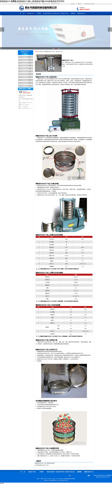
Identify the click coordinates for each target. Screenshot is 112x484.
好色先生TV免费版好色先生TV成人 (47, 51)
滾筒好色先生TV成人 (24, 82)
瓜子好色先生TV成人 (24, 79)
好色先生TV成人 (23, 56)
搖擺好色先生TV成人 (24, 74)
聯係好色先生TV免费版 (89, 3)
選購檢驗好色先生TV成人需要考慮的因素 (44, 463)
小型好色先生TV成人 (24, 68)
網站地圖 (2, 483)
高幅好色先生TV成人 (24, 65)
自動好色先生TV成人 (24, 62)
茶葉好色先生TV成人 (24, 77)
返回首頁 (73, 3)
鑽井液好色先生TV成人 (24, 85)
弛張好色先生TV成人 (24, 59)
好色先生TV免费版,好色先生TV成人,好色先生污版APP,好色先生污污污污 (32, 1)
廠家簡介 (79, 3)
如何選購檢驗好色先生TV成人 (42, 465)
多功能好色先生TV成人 (24, 71)
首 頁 (22, 13)
